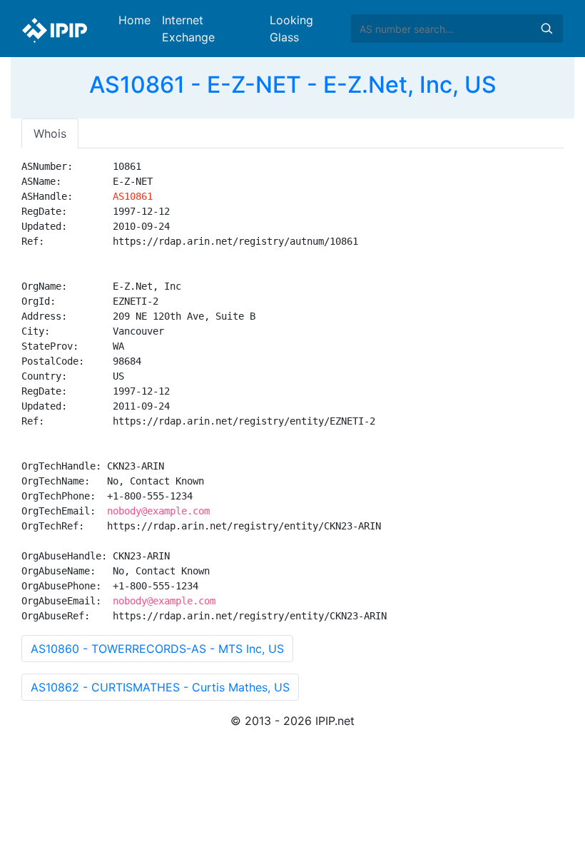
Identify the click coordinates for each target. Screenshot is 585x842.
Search (546, 28)
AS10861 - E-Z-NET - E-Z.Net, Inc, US (293, 84)
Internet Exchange (188, 28)
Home (134, 20)
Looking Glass (291, 28)
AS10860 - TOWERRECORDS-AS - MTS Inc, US (157, 648)
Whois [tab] (50, 133)
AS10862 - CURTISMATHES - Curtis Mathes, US (160, 687)
